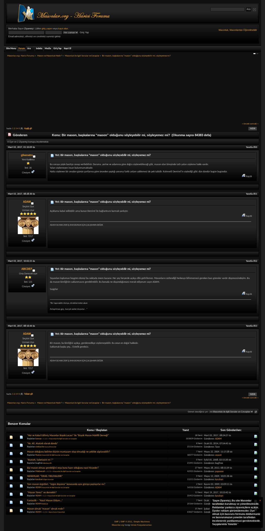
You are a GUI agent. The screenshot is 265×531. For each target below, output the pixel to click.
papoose (219, 471)
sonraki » (254, 124)
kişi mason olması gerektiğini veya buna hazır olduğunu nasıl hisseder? (63, 468)
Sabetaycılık (47, 463)
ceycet (218, 455)
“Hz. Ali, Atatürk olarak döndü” (42, 443)
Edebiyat (45, 504)
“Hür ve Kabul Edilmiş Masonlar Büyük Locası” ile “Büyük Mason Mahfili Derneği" (68, 435)
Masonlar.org (118, 525)
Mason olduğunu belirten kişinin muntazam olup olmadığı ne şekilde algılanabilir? (68, 452)
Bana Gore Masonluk (57, 512)
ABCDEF (26, 268)
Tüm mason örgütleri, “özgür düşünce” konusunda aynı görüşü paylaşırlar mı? (66, 484)
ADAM (27, 201)
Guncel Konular (50, 447)
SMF (116, 521)
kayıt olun (63, 28)
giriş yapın (47, 28)
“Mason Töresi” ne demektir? (42, 492)
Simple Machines (142, 521)
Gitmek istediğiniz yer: (198, 412)
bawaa (38, 439)
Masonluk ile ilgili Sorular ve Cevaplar (63, 439)
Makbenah (40, 471)
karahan (39, 479)
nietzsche (39, 447)
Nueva (38, 455)
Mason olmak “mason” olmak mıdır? (45, 509)
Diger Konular (48, 479)
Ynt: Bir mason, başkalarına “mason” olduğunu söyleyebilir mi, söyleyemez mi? (103, 155)
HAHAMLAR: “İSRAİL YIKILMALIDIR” (45, 476)
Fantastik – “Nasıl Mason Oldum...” (45, 500)
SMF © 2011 (126, 521)
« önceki (246, 124)
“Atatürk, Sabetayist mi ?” (40, 460)
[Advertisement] (132, 91)
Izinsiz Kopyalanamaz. (141, 525)
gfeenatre (27, 155)
